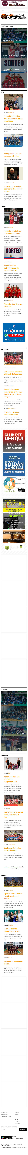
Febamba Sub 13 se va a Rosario (11, 86)
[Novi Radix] (14, 486)
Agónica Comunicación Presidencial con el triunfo (13, 896)
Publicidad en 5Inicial (6, 1116)
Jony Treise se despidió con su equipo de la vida (13, 814)
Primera (10, 262)
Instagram (17, 1123)
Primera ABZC (11, 112)
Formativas (10, 227)
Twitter (17, 1119)
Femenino (10, 890)
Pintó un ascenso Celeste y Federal (12, 40)
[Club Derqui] (14, 441)
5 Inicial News (4, 1114)
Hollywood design (5, 1145)
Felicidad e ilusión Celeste (10, 719)
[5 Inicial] (14, 17)
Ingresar (17, 1112)
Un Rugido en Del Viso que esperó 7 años (12, 154)
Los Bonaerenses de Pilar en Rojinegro (13, 749)
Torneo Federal (11, 844)
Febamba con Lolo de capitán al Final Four (14, 56)
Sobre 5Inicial (4, 1112)
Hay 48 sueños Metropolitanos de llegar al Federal (14, 70)
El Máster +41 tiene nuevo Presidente (11, 413)
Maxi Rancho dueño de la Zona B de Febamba (13, 372)
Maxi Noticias (11, 386)
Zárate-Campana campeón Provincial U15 (13, 734)
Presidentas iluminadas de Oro (13, 962)
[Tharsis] (14, 548)
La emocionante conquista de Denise (12, 930)
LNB (9, 773)
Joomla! (3, 1147)
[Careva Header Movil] (14, 4)
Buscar (16, 1114)
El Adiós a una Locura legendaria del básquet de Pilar (13, 189)
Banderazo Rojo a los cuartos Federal (12, 849)
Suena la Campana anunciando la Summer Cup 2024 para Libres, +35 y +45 (13, 393)
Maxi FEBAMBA (11, 368)
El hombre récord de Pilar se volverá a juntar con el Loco (13, 118)
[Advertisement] (14, 567)
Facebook (17, 1121)
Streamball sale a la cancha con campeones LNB (11, 779)
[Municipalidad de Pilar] (14, 333)
